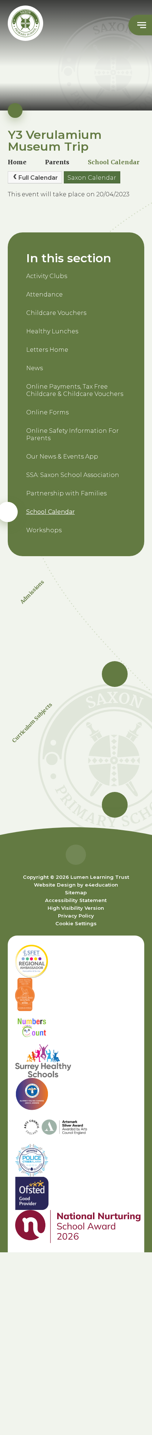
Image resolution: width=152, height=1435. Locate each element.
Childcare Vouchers (56, 312)
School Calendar (113, 162)
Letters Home (47, 349)
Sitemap (76, 892)
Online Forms (47, 412)
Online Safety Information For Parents (72, 434)
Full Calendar (38, 177)
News (34, 368)
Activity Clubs (46, 276)
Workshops (44, 530)
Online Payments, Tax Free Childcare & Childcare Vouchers (74, 390)
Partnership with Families (66, 493)
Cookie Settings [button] (76, 923)
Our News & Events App (62, 456)
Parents (57, 162)
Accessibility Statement (76, 900)
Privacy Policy (76, 916)
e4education (101, 885)
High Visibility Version (76, 908)
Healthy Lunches (52, 331)
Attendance (44, 294)
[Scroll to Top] (76, 855)
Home (17, 162)
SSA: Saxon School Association (72, 474)
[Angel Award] (76, 1094)
